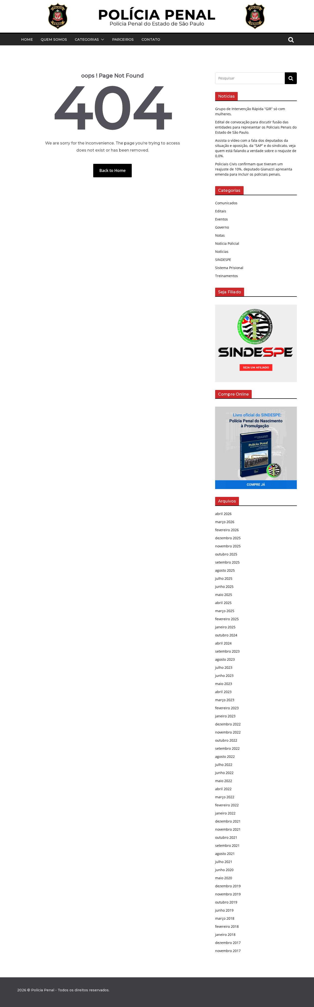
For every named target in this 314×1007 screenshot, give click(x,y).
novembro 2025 (228, 546)
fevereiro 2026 (227, 530)
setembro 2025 (227, 562)
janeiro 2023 (225, 716)
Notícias (221, 251)
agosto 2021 (225, 853)
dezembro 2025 (228, 538)
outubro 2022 (226, 740)
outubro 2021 (226, 837)
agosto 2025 (225, 570)
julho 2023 (223, 667)
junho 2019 (224, 910)
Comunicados (226, 203)
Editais (220, 211)
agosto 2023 (225, 659)
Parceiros (123, 39)
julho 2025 (223, 578)
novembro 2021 (228, 829)
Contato (151, 39)
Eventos (221, 219)
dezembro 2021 (228, 821)
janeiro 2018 (225, 934)
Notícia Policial (227, 243)
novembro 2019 (228, 894)
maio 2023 (223, 683)
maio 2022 (223, 780)
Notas (220, 235)
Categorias (87, 39)
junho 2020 (224, 869)
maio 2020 (223, 878)
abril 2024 (223, 643)
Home (27, 39)
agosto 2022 (225, 756)
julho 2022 (223, 764)
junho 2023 (224, 675)
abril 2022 (223, 789)
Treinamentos (226, 275)
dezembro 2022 (228, 724)
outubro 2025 (226, 554)
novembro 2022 (228, 732)
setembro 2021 (227, 845)
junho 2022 (224, 772)
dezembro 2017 (228, 942)
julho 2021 (223, 861)
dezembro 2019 (228, 886)
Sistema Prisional (229, 267)
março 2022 (224, 797)
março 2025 (224, 610)
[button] (101, 39)
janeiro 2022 (225, 813)
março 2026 (224, 521)
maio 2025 (223, 594)
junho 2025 (224, 586)
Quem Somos (54, 39)
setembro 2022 (227, 748)
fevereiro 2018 (227, 926)
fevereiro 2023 (227, 708)
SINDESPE (223, 259)
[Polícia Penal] (157, 6)
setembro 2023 (227, 651)
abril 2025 (223, 602)
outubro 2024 (226, 635)
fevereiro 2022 (227, 805)
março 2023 (224, 699)
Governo (222, 227)
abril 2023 (223, 691)
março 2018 (224, 918)
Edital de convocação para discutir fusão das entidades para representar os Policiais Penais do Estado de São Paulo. (256, 127)
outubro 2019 (226, 902)
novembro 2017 (228, 950)
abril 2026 (223, 513)
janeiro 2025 (225, 627)
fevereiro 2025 (227, 619)
